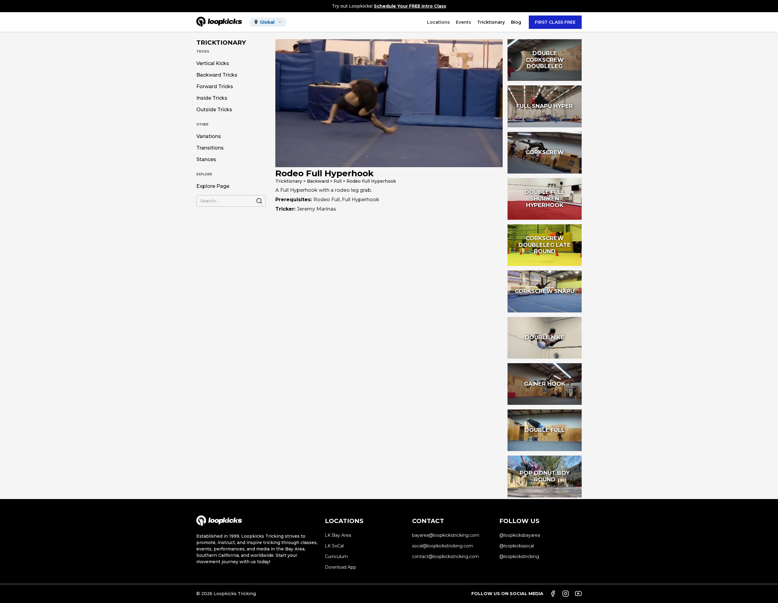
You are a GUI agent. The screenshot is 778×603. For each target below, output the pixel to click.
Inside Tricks (211, 98)
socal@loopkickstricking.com (442, 546)
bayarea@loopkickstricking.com (445, 535)
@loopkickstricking (519, 556)
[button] (268, 22)
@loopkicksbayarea (519, 535)
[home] (219, 22)
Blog (516, 22)
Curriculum (336, 556)
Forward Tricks (214, 86)
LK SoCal (334, 546)
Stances (206, 159)
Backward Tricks (216, 75)
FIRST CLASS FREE (555, 22)
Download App (340, 567)
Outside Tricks (214, 109)
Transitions (210, 148)
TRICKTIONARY (221, 43)
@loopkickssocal (516, 546)
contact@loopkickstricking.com (445, 556)
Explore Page (212, 186)
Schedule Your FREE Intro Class (410, 6)
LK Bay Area (338, 535)
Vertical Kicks (212, 63)
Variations (208, 136)
